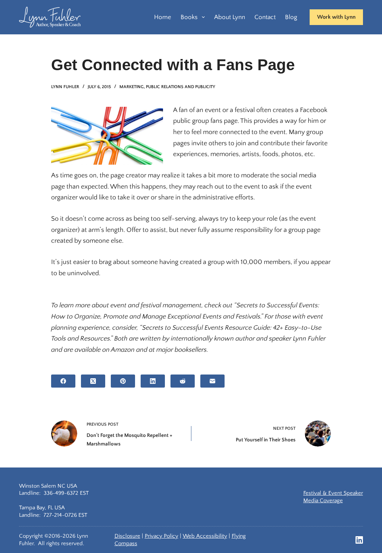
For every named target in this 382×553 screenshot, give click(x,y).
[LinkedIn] (153, 381)
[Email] (212, 381)
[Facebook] (63, 381)
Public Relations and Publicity (180, 86)
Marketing (131, 86)
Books (189, 17)
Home (162, 17)
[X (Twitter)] (93, 381)
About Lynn (229, 17)
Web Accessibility (205, 536)
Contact (265, 17)
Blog (291, 17)
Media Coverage (323, 500)
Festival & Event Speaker (333, 493)
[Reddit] (182, 381)
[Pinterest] (123, 381)
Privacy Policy (161, 536)
